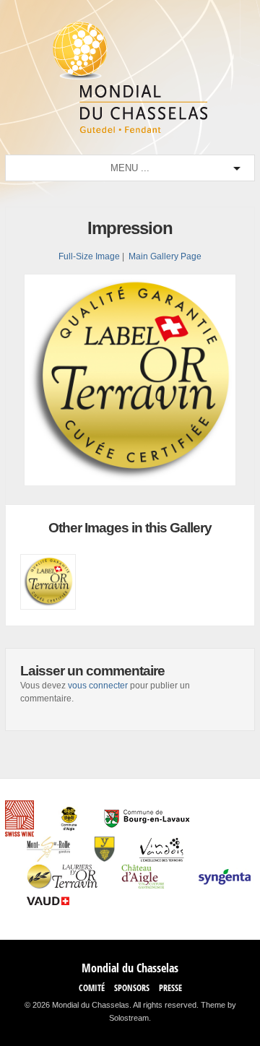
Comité (92, 988)
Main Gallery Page (165, 256)
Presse (170, 988)
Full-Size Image (89, 256)
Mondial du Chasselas (130, 968)
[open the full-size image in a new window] (130, 483)
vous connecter (98, 685)
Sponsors (132, 988)
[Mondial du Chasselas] (130, 130)
